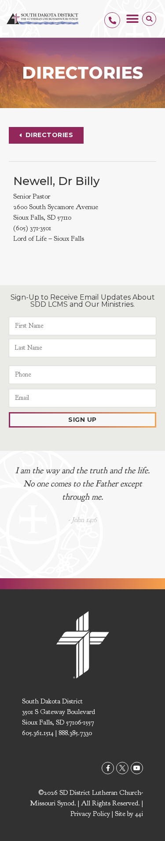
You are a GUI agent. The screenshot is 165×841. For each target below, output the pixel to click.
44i (139, 813)
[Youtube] (137, 768)
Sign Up (82, 420)
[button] (132, 19)
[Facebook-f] (108, 768)
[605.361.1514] (112, 20)
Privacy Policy (90, 813)
